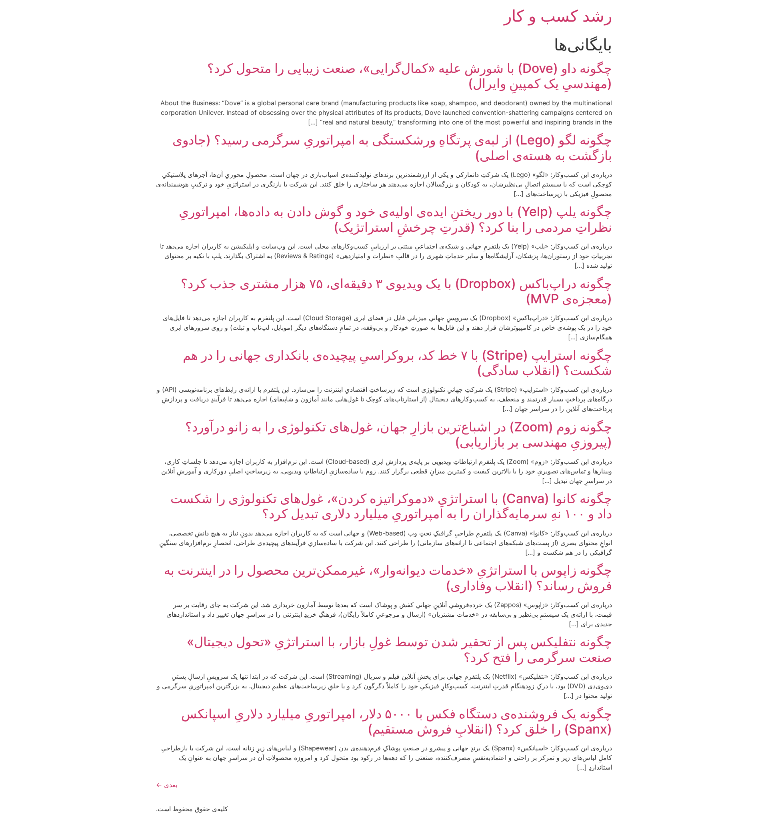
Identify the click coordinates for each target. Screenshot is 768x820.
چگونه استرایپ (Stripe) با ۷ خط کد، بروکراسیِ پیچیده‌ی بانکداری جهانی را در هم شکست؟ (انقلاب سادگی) (397, 362)
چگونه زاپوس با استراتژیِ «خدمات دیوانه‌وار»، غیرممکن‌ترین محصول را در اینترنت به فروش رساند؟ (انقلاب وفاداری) (388, 577)
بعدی (166, 785)
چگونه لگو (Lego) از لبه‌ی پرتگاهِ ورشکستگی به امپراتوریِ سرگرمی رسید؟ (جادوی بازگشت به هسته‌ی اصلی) (392, 147)
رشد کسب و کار (558, 16)
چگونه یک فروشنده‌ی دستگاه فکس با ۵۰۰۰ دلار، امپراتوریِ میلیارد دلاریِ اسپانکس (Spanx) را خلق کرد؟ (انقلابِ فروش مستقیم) (396, 721)
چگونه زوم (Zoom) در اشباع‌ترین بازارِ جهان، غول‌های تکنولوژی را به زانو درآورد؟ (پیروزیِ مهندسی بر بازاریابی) (398, 434)
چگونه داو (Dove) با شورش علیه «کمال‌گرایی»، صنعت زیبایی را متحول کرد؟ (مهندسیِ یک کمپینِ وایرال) (409, 75)
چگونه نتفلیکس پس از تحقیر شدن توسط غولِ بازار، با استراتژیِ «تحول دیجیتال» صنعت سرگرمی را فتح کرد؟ (399, 649)
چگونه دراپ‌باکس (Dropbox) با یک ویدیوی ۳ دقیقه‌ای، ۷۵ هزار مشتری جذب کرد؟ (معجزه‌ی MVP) (396, 291)
